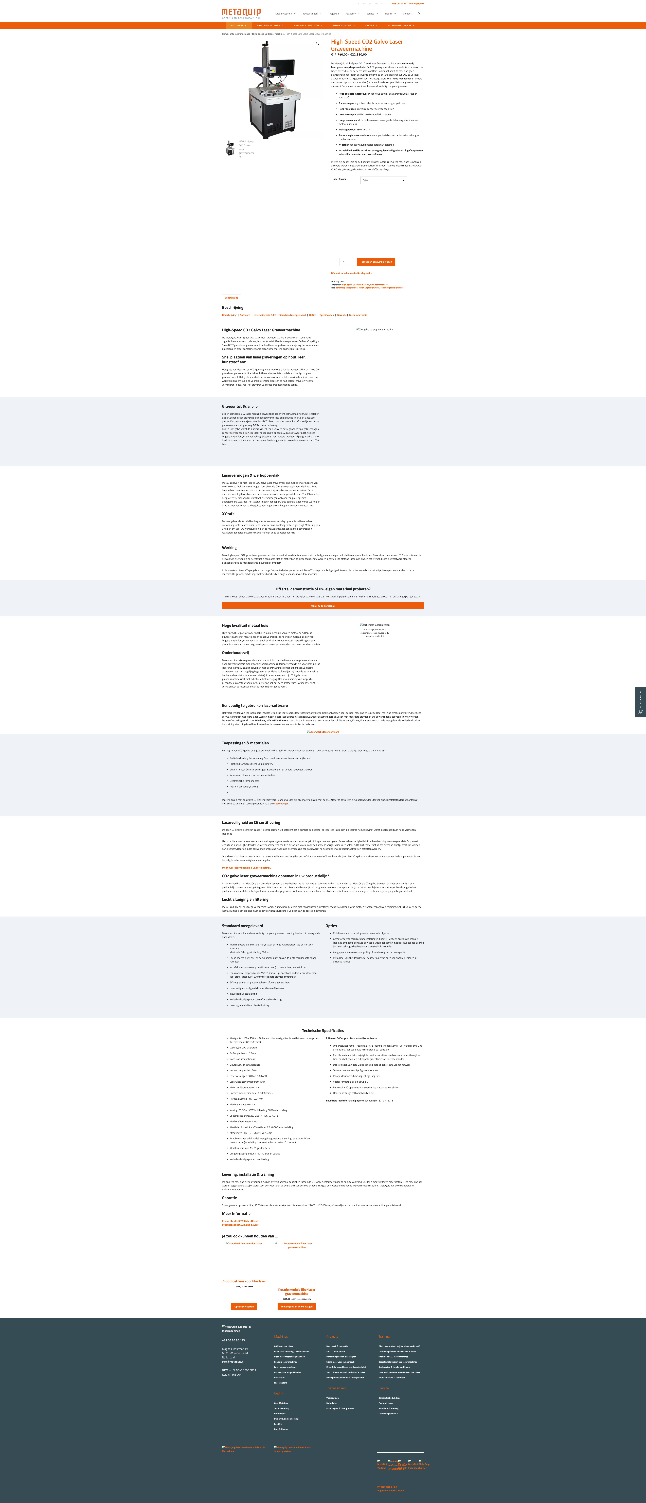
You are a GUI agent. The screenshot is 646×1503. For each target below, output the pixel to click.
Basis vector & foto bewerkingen (394, 1367)
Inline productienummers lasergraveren (345, 1377)
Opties (312, 315)
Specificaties (327, 315)
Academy (351, 13)
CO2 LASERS (237, 25)
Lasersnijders (280, 1382)
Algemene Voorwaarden (390, 1490)
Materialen (331, 1403)
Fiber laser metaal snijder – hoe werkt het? (399, 1346)
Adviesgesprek (416, 3)
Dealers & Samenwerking (286, 1418)
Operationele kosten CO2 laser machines (398, 1361)
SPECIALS (369, 25)
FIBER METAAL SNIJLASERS (306, 25)
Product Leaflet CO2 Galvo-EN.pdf (240, 1225)
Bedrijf (388, 13)
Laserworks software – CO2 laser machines (399, 1372)
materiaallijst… (281, 803)
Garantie (342, 315)
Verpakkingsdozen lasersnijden (341, 1356)
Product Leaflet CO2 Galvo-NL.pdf (240, 1221)
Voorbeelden (332, 1398)
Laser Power (339, 179)
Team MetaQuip (281, 1408)
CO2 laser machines (379, 284)
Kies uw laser (399, 3)
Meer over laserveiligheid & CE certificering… (246, 868)
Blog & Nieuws (281, 1429)
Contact (407, 13)
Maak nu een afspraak (323, 606)
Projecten (334, 13)
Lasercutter (279, 1377)
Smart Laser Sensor (335, 1351)
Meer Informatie (358, 315)
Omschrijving (229, 315)
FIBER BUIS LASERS (342, 25)
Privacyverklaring (387, 1487)
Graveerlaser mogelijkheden (287, 1372)
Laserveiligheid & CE (265, 315)
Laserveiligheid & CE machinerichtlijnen (397, 1351)
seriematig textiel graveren (392, 287)
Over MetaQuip (281, 1403)
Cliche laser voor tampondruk (340, 1361)
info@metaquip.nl (233, 1361)
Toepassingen (310, 13)
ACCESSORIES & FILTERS (399, 25)
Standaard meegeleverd (292, 315)
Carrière (278, 1424)
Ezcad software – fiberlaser (392, 1377)
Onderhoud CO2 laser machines (393, 1356)
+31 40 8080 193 (640, 700)
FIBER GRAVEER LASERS (268, 25)
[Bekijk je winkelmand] (419, 13)
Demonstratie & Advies (389, 1398)
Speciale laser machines (285, 1361)
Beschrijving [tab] (231, 298)
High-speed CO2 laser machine (355, 284)
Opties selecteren (244, 1306)
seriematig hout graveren (347, 287)
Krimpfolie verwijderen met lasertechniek (346, 1367)
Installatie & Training (389, 1408)
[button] (317, 43)
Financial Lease (386, 1403)
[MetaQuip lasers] (242, 13)
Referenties (279, 1413)
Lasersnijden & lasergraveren (340, 1408)
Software (245, 315)
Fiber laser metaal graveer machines (291, 1351)
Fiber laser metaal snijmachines (289, 1356)
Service (370, 13)
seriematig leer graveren (369, 287)
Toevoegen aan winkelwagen (376, 262)
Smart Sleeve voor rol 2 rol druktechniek (345, 1372)
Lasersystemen (283, 13)
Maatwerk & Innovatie (337, 1346)
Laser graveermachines (285, 1367)
